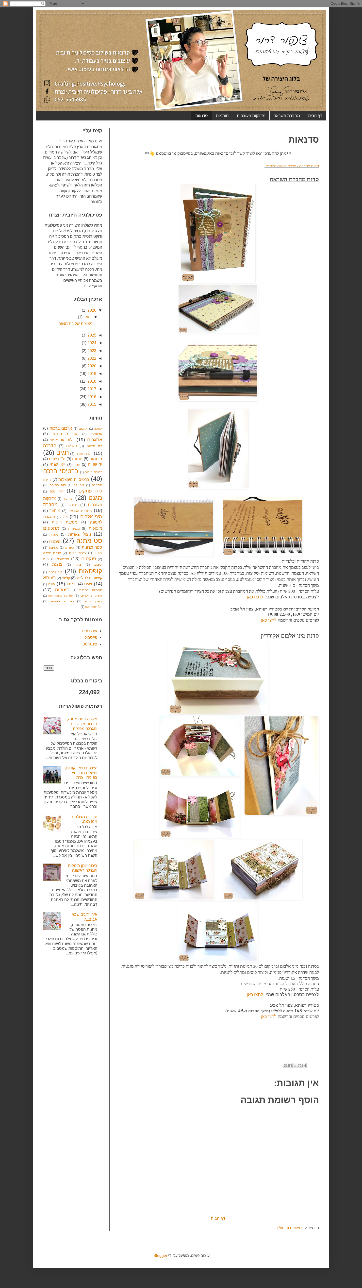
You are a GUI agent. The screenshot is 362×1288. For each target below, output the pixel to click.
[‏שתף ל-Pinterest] (285, 1065)
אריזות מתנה (65, 434)
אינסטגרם (89, 631)
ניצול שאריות (79, 534)
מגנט (95, 497)
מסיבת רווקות (64, 522)
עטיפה (98, 553)
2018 (91, 381)
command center (60, 595)
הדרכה (49, 445)
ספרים (69, 547)
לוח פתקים (90, 490)
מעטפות (95, 528)
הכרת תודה (84, 454)
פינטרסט (89, 644)
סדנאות (201, 116)
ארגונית (96, 434)
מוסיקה (72, 505)
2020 (91, 366)
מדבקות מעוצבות (251, 116)
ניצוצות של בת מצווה (75, 324)
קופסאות (90, 571)
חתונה (77, 459)
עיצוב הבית (77, 553)
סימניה (55, 542)
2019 (91, 374)
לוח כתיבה (57, 485)
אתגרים (94, 439)
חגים (62, 452)
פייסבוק (90, 637)
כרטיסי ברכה (60, 471)
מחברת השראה (287, 116)
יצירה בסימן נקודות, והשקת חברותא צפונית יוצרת (81, 773)
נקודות (53, 534)
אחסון (98, 428)
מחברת (50, 504)
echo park (93, 601)
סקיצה (53, 547)
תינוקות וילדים (91, 595)
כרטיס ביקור (93, 472)
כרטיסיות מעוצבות (73, 479)
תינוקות (62, 589)
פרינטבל (63, 559)
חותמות (222, 116)
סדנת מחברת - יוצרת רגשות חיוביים (291, 165)
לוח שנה (56, 491)
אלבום (83, 428)
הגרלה (71, 446)
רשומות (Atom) (289, 1228)
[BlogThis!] (299, 1065)
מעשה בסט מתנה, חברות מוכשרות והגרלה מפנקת (82, 723)
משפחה (74, 528)
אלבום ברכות (60, 428)
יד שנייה (95, 464)
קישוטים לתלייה (89, 578)
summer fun (93, 607)
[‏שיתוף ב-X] (294, 1065)
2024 (91, 343)
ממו (65, 517)
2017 (91, 389)
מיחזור (54, 510)
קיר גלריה (55, 572)
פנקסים (88, 558)
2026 (91, 310)
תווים (51, 584)
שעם (88, 584)
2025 (91, 335)
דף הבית (315, 116)
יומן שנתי (58, 464)
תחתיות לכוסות (90, 590)
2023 (91, 351)
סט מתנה (89, 540)
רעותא (49, 577)
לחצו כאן (255, 596)
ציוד (78, 564)
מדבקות (68, 499)
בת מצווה (94, 446)
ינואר (87, 317)
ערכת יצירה (52, 553)
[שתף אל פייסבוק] (290, 1065)
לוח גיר (79, 485)
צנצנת (57, 564)
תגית (72, 583)
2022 (91, 358)
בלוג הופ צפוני (62, 440)
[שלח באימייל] (304, 1065)
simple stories (62, 601)
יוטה (76, 465)
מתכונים (51, 528)
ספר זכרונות (92, 547)
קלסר (66, 578)
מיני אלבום (91, 516)
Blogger (160, 1256)
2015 (91, 404)
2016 (91, 397)
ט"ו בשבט (57, 459)
